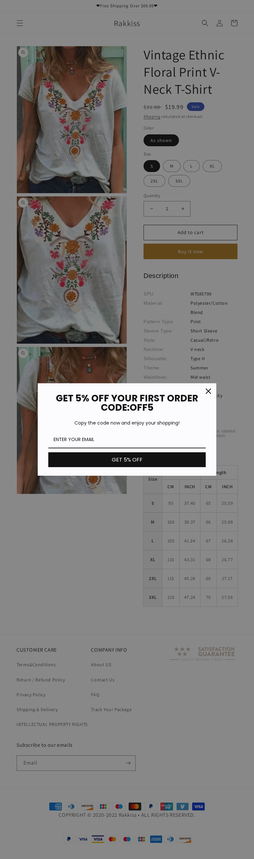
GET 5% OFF (127, 460)
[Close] (208, 391)
